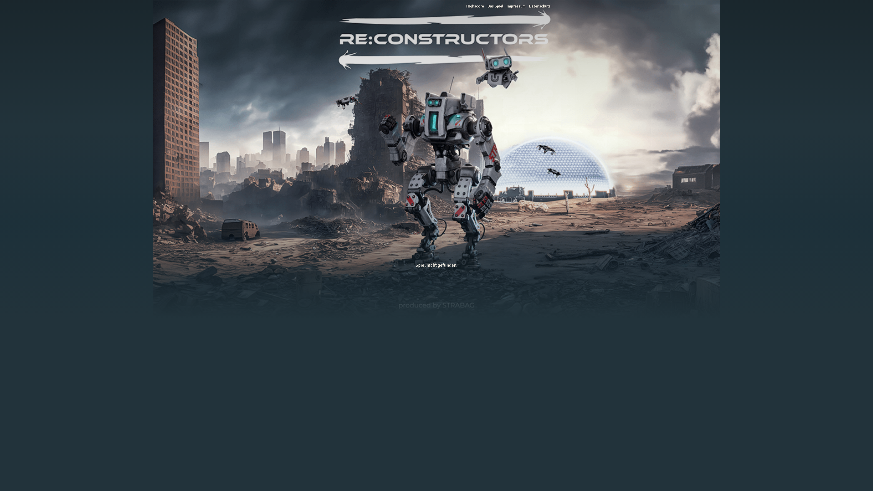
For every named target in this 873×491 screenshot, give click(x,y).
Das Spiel (495, 6)
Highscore (475, 6)
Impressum (516, 6)
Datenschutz (540, 6)
